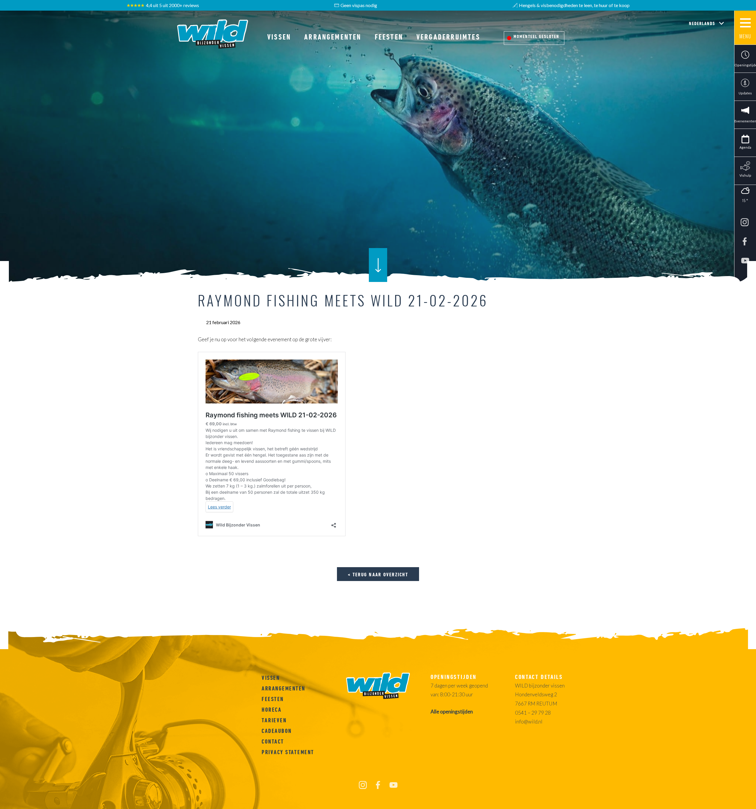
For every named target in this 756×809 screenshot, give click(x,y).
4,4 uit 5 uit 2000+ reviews (172, 5)
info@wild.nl (528, 721)
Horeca (271, 709)
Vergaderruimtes (448, 37)
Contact (273, 741)
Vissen (279, 37)
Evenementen (745, 121)
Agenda (745, 147)
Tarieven (274, 720)
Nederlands (703, 23)
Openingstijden (745, 65)
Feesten (389, 37)
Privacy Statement (288, 752)
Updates (745, 93)
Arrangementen (332, 37)
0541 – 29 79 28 (533, 713)
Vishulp (745, 175)
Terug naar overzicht (380, 574)
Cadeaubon (277, 731)
